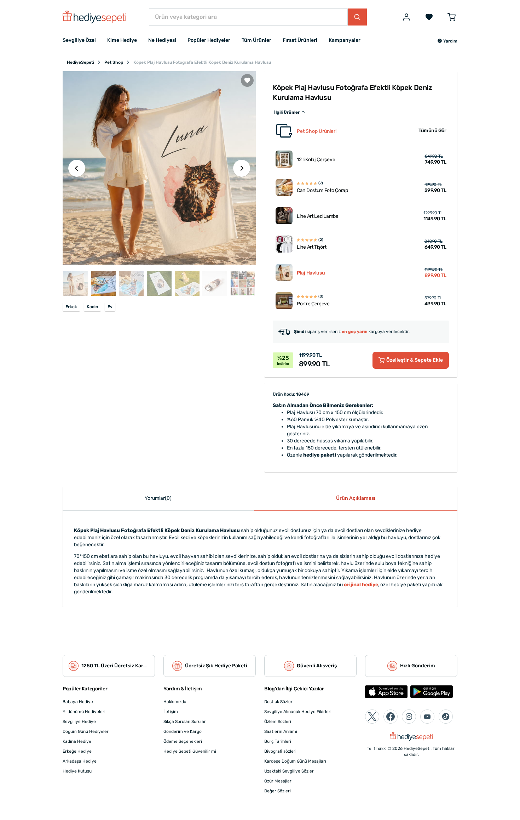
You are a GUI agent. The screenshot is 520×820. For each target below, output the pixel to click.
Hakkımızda (174, 701)
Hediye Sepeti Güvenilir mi (189, 751)
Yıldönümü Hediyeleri (84, 711)
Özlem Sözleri (277, 721)
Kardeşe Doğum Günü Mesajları (295, 761)
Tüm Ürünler (256, 40)
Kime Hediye (122, 40)
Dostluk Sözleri (279, 701)
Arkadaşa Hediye (80, 761)
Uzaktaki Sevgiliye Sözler (289, 771)
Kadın (92, 306)
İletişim (170, 711)
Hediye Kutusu (77, 771)
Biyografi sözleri (280, 751)
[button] (447, 41)
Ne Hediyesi (162, 40)
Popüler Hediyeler (208, 40)
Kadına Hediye (77, 741)
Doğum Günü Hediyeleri (86, 731)
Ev (110, 306)
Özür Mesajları (278, 781)
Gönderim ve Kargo (182, 731)
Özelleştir (414, 360)
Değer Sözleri (277, 790)
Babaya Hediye (78, 701)
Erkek (71, 306)
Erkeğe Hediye (77, 751)
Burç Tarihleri (277, 741)
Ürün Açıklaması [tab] (355, 498)
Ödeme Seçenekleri (182, 741)
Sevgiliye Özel (79, 40)
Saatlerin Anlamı (280, 731)
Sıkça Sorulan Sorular (184, 721)
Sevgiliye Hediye (79, 721)
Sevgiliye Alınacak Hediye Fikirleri (297, 711)
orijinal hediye (361, 585)
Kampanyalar (344, 40)
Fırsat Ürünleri (300, 40)
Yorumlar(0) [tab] (158, 498)
